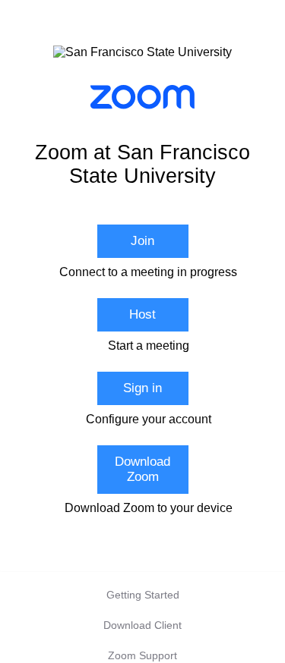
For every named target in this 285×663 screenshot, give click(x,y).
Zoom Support (142, 655)
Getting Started (142, 595)
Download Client (142, 625)
